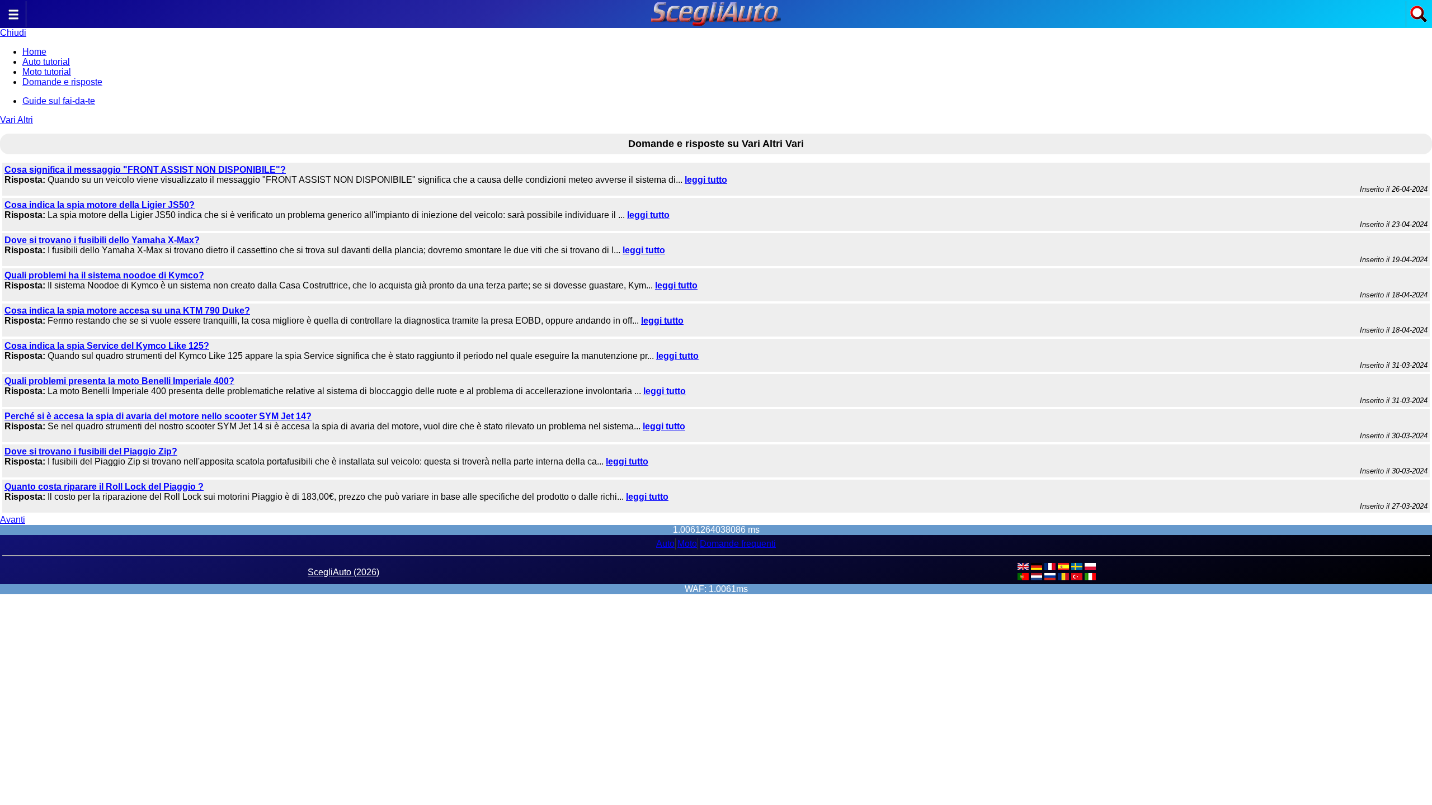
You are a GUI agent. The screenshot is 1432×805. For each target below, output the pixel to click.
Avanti (12, 519)
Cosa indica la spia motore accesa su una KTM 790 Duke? (127, 310)
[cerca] (1419, 20)
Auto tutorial (46, 62)
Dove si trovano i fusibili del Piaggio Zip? (90, 451)
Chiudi (13, 32)
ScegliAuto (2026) (343, 572)
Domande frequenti (738, 543)
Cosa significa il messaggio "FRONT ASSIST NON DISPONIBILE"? (145, 169)
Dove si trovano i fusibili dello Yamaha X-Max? (102, 240)
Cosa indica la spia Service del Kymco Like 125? (106, 346)
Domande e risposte (62, 82)
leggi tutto (706, 179)
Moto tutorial (46, 72)
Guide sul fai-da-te (58, 101)
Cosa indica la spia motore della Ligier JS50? (99, 205)
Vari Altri (16, 120)
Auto (665, 543)
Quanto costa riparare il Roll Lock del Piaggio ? (104, 486)
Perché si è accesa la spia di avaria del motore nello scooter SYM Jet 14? (158, 416)
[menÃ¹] (13, 20)
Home (34, 51)
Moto (687, 543)
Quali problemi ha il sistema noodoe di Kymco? (104, 275)
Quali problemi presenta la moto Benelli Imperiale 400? (119, 381)
